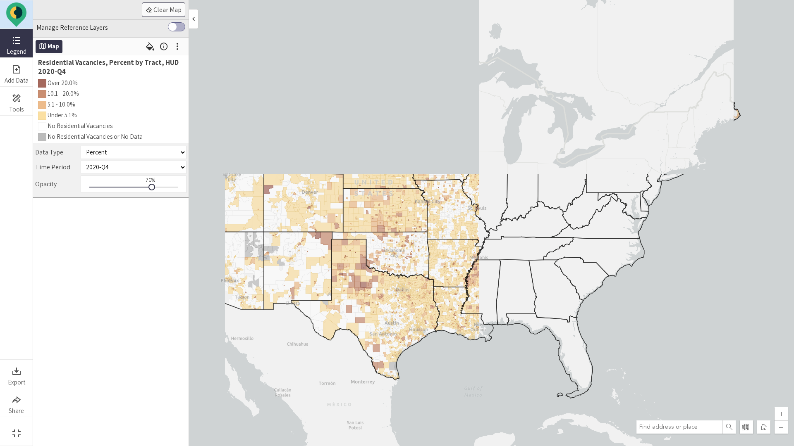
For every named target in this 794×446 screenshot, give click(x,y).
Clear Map (167, 9)
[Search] (729, 427)
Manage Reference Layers (72, 27)
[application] (413, 223)
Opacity (46, 184)
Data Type (49, 152)
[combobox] (679, 427)
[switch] (176, 28)
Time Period (52, 167)
